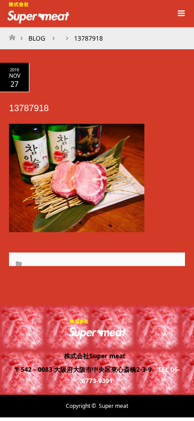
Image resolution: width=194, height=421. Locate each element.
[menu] (180, 13)
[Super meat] (97, 335)
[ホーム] (12, 35)
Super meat (113, 406)
